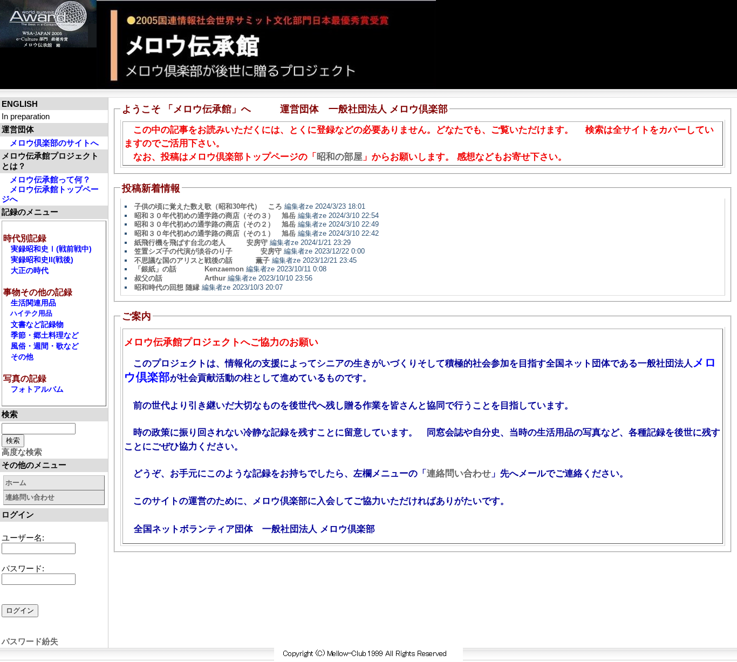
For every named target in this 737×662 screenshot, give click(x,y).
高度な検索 (22, 451)
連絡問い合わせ (29, 497)
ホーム (15, 483)
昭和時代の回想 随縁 (167, 287)
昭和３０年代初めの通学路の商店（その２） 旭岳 (215, 224)
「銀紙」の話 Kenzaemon (189, 269)
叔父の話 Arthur (180, 278)
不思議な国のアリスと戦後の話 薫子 (202, 260)
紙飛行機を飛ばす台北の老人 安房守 (201, 242)
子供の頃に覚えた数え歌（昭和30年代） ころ (208, 206)
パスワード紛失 (30, 641)
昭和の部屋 (340, 157)
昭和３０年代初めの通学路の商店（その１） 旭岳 (215, 233)
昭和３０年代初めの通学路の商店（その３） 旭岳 (215, 215)
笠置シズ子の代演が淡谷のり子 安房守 (208, 251)
